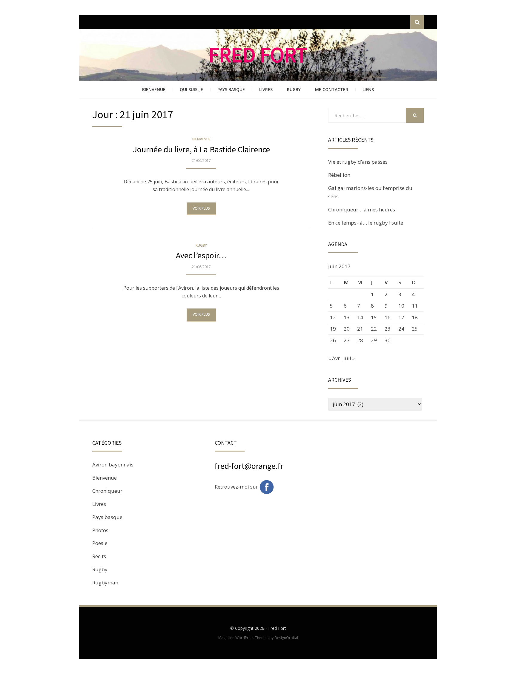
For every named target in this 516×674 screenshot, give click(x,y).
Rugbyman (105, 582)
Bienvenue (153, 89)
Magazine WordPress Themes (243, 637)
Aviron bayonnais (112, 464)
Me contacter (331, 89)
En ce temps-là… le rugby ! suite (365, 222)
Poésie (100, 543)
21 (360, 328)
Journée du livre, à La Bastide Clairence (201, 149)
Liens (368, 89)
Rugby (294, 89)
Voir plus (201, 208)
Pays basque (231, 89)
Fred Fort (258, 54)
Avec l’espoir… (201, 255)
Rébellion (339, 174)
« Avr (334, 358)
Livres (266, 89)
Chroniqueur (107, 490)
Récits (99, 556)
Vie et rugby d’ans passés (358, 161)
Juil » (349, 358)
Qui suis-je (191, 89)
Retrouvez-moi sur (237, 486)
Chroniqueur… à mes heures (361, 209)
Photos (100, 530)
